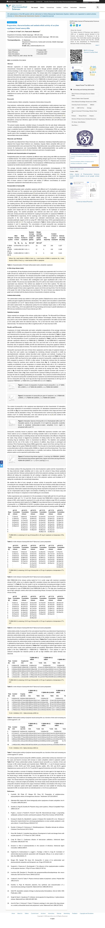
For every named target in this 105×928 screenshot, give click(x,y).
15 (34, 193)
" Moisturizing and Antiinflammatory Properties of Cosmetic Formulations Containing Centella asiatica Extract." (84, 156)
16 (20, 222)
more (97, 45)
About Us (19, 913)
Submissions (82, 7)
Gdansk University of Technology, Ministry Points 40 (84, 111)
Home (13, 913)
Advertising (21, 1)
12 (25, 150)
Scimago (89, 108)
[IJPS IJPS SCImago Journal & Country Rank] (91, 51)
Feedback (74, 913)
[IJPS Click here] (84, 190)
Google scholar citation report (77, 168)
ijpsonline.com (51, 916)
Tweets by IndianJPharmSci (84, 201)
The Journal (34, 7)
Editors (42, 7)
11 (53, 117)
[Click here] (52, 918)
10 (64, 115)
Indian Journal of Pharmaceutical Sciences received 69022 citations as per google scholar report (84, 176)
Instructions (73, 7)
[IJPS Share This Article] (71, 25)
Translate (94, 2)
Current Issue (50, 7)
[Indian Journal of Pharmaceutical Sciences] (16, 7)
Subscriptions (30, 1)
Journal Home (12, 1)
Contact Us (39, 1)
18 (52, 414)
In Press (66, 7)
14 (44, 178)
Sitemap (59, 913)
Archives (58, 7)
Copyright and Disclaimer (86, 913)
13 (58, 174)
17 (22, 222)
